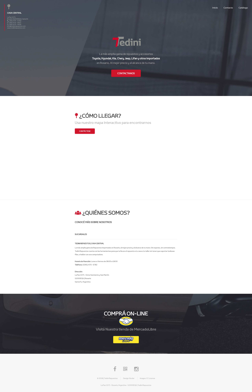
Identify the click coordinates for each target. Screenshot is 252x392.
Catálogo (243, 7)
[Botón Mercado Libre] (126, 339)
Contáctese (85, 131)
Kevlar (131, 378)
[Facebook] (114, 370)
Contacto (228, 7)
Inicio (215, 7)
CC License (150, 378)
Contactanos (126, 73)
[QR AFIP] (125, 370)
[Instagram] (136, 370)
